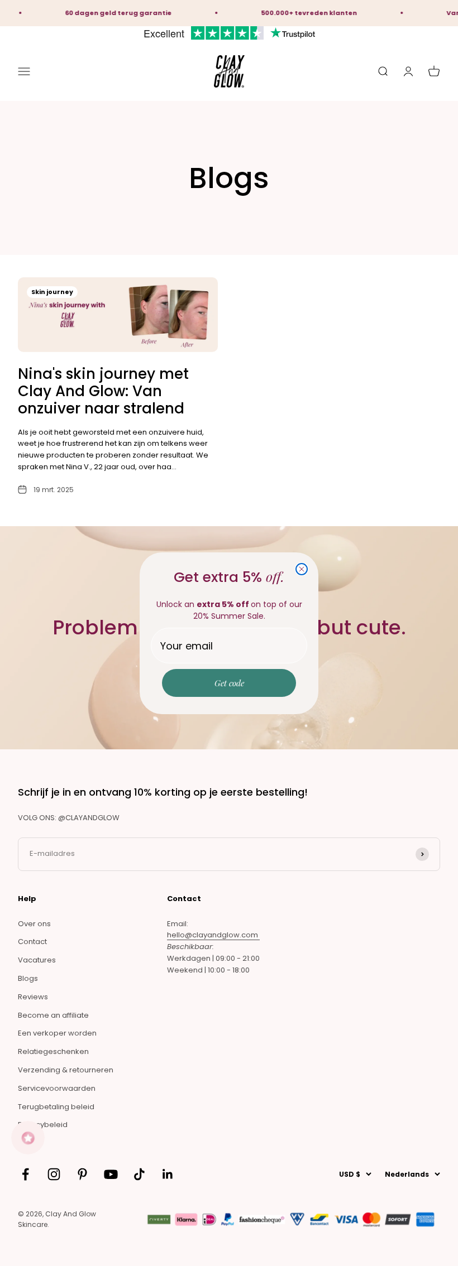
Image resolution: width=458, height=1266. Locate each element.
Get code (229, 683)
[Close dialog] (301, 569)
